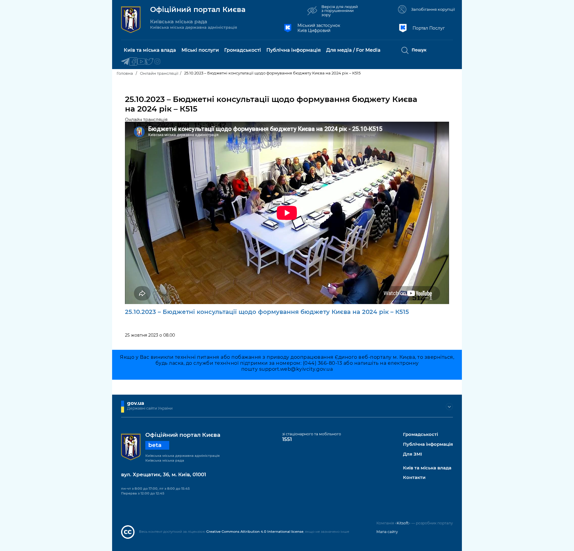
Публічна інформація (428, 444)
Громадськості (420, 434)
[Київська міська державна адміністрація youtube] (141, 61)
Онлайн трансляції (159, 73)
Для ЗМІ (412, 454)
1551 (287, 439)
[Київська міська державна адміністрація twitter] (149, 61)
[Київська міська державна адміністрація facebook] (133, 61)
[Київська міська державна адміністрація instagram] (157, 61)
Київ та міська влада (427, 468)
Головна (125, 73)
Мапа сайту (387, 531)
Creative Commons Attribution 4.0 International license (254, 531)
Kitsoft (403, 523)
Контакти (414, 477)
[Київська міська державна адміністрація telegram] (125, 61)
